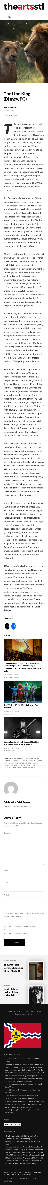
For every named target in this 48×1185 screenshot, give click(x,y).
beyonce (29, 758)
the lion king (29, 768)
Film (20, 1173)
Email (6, 882)
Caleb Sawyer (13, 108)
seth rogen (17, 768)
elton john (9, 763)
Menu (8, 17)
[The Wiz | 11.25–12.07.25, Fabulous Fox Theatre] (23, 692)
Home (6, 1173)
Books (6, 1174)
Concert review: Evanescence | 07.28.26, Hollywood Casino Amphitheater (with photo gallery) (22, 1141)
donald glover (35, 760)
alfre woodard (17, 758)
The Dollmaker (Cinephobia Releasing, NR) (21, 1095)
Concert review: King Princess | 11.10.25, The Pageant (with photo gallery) (21, 743)
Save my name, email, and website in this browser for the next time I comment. (24, 914)
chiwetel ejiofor (19, 760)
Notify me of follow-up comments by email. (20, 926)
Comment (8, 833)
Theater (37, 1173)
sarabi (7, 768)
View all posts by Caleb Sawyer (17, 806)
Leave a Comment (11, 115)
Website (7, 895)
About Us (16, 1174)
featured (20, 763)
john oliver (25, 765)
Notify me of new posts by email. (16, 933)
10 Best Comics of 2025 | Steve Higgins (20, 1098)
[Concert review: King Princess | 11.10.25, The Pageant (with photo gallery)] (23, 728)
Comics (28, 1173)
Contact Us (27, 1174)
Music (13, 1173)
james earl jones (11, 765)
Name (6, 870)
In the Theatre (32, 763)
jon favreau (37, 765)
